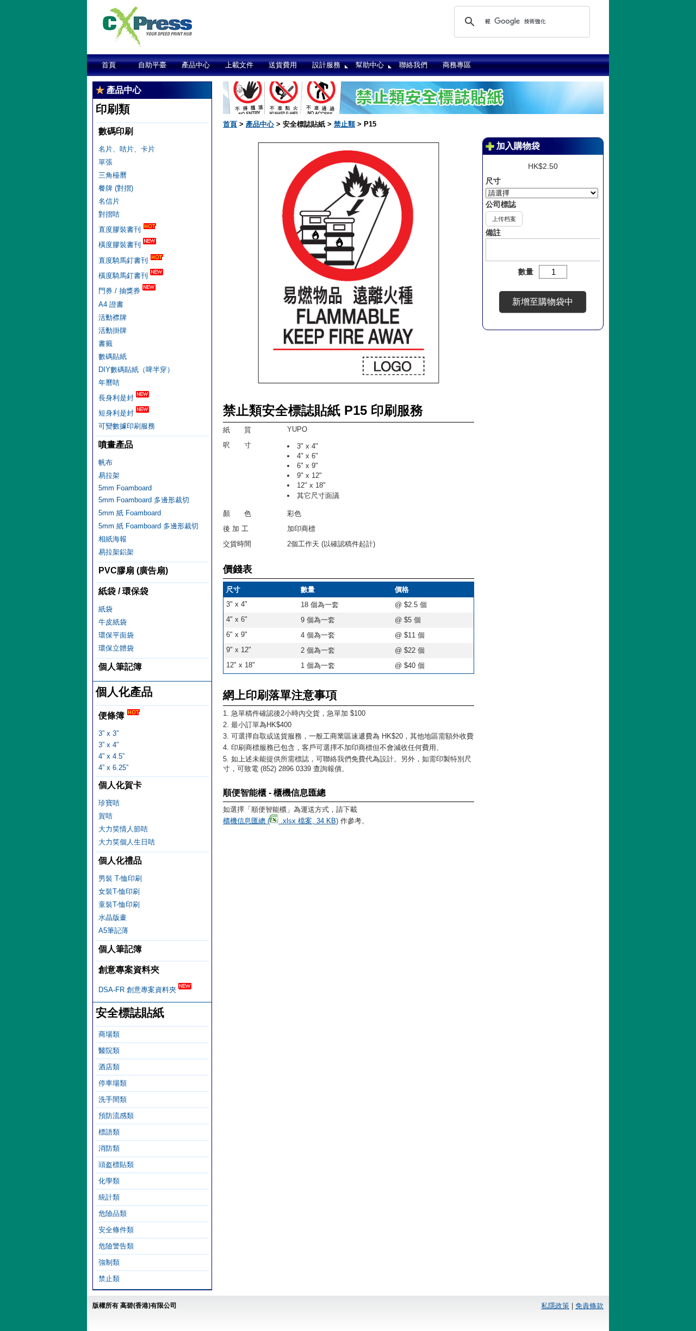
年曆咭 (109, 383)
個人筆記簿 (120, 666)
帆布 (105, 462)
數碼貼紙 (112, 356)
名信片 (109, 201)
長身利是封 (117, 398)
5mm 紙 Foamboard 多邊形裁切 (148, 526)
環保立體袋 (116, 648)
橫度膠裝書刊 (120, 245)
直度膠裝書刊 (120, 229)
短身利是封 (117, 413)
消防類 (109, 1148)
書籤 (105, 343)
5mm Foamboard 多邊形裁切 (143, 500)
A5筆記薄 (113, 930)
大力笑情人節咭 (123, 829)
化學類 (109, 1181)
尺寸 (493, 180)
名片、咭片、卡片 (126, 149)
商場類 (109, 1034)
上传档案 (504, 219)
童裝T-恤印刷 (119, 904)
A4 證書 (110, 304)
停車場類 (112, 1083)
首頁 (109, 65)
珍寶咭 (109, 803)
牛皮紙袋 (112, 622)
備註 (493, 232)
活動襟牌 (112, 317)
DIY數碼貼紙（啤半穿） (136, 369)
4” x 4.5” (111, 756)
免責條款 (589, 1306)
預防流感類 (116, 1116)
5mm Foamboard (125, 488)
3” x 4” (108, 745)
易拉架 (109, 475)
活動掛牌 (112, 330)
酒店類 (109, 1067)
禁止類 (109, 1279)
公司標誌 (501, 204)
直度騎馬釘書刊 (124, 260)
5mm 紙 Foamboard (129, 513)
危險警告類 (116, 1246)
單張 (105, 162)
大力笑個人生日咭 (126, 842)
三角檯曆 (112, 175)
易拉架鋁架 (116, 552)
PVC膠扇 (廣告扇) (133, 570)
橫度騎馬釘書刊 (124, 276)
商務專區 (457, 65)
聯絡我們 (413, 65)
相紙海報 (112, 539)
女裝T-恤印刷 (119, 891)
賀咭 (105, 816)
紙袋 (105, 609)
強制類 (109, 1262)
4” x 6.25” (113, 768)
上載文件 (239, 65)
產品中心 (196, 65)
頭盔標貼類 (116, 1164)
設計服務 (326, 65)
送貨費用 (283, 65)
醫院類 (109, 1050)
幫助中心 (370, 65)
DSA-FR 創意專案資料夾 (138, 990)
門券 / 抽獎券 (120, 291)
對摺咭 (109, 214)
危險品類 (112, 1213)
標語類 (109, 1132)
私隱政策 (555, 1306)
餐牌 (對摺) (115, 188)
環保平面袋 (116, 635)
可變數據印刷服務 (126, 426)
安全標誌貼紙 (130, 1012)
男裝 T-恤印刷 (120, 878)
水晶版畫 (112, 917)
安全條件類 (116, 1230)
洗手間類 (112, 1099)
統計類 (109, 1197)
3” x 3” (108, 733)
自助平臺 (152, 65)
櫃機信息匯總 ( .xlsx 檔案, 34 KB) (280, 821)
